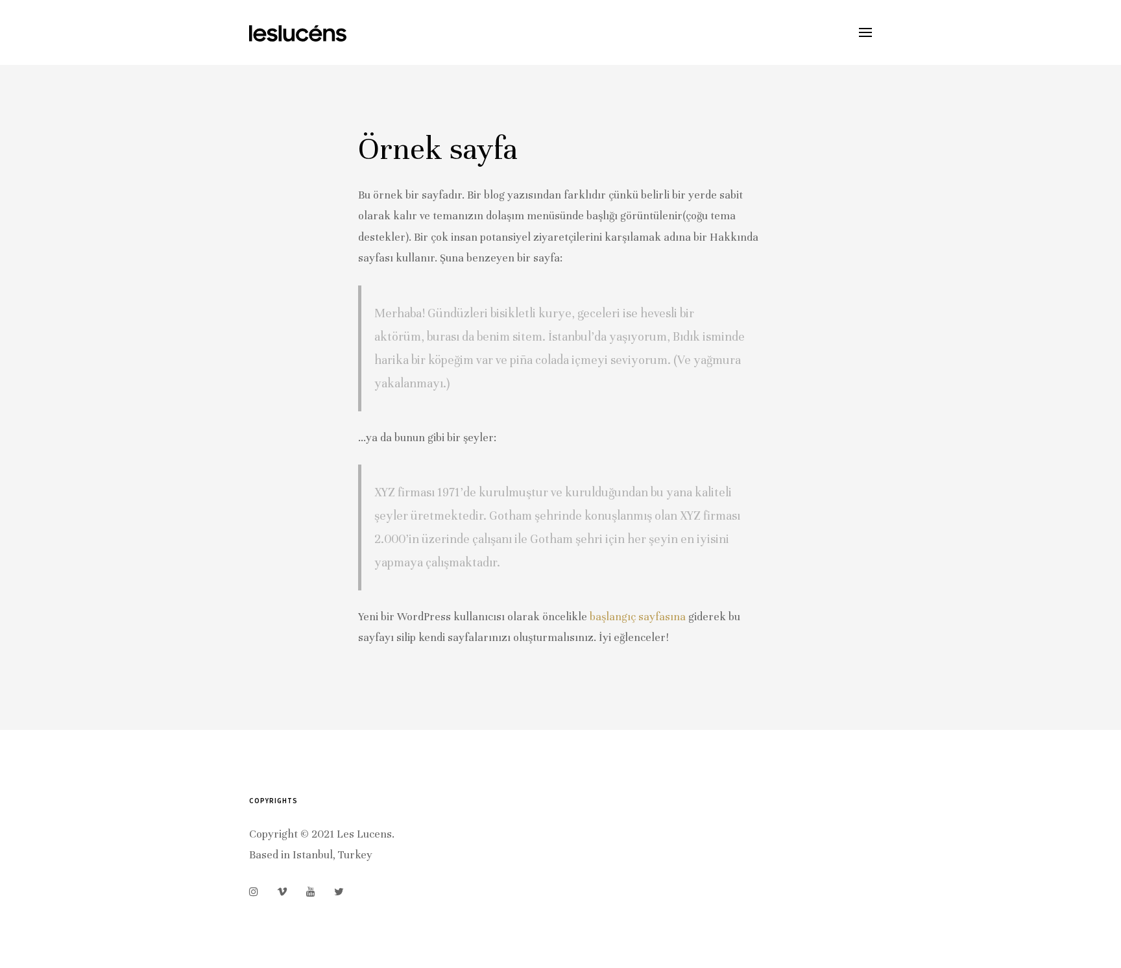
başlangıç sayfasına (638, 616)
